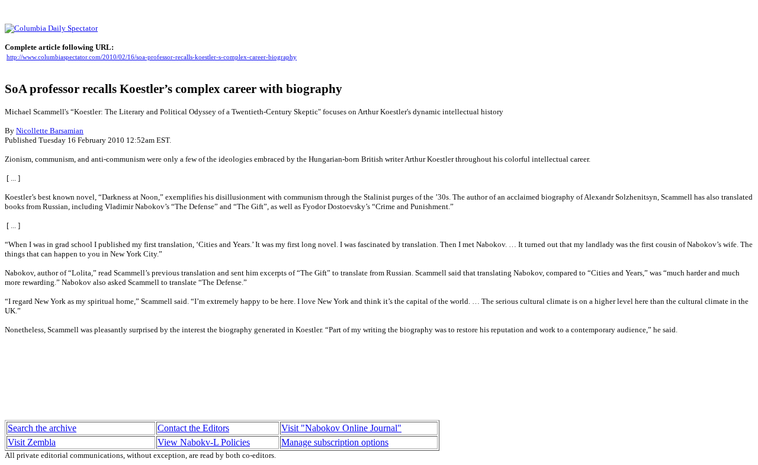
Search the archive (42, 428)
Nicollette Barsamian (49, 130)
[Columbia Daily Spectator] (51, 28)
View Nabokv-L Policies (204, 442)
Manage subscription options (334, 442)
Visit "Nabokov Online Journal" (341, 428)
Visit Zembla (32, 442)
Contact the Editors (193, 428)
